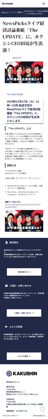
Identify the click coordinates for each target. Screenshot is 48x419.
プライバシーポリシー (10, 416)
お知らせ (4, 12)
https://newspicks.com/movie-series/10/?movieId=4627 (22, 205)
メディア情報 (16, 12)
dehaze (43, 3)
